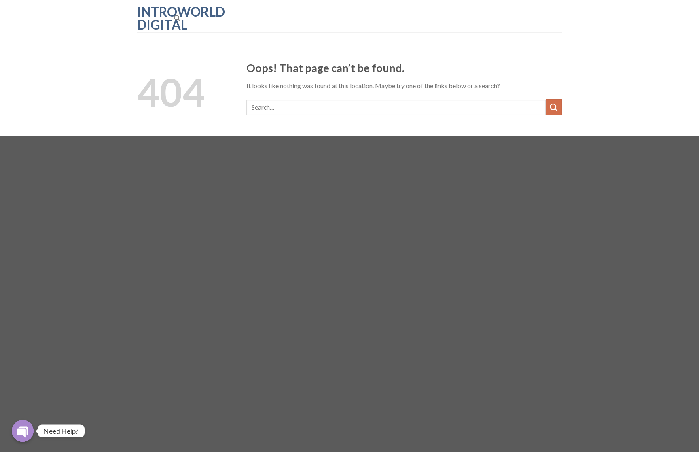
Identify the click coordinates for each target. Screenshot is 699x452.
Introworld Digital (149, 18)
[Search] (177, 18)
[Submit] (554, 107)
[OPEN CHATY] (23, 431)
